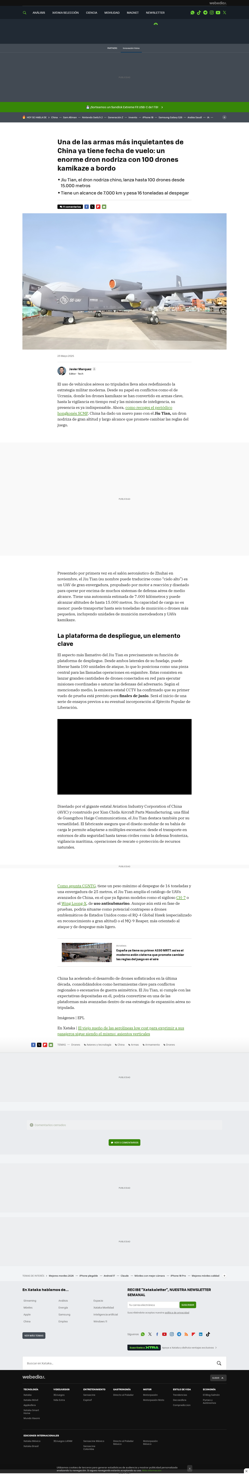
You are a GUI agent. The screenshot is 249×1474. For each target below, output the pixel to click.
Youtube (218, 12)
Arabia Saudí (195, 117)
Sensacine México (93, 1441)
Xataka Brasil (31, 1446)
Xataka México (32, 1441)
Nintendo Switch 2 (92, 117)
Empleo (63, 1321)
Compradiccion (181, 1405)
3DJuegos (59, 1394)
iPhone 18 (148, 117)
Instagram (211, 12)
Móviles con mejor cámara (150, 1275)
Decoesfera (179, 1400)
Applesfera (30, 1405)
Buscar (219, 1363)
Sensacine (89, 1394)
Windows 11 (100, 1321)
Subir (215, 1377)
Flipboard (98, 207)
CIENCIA (91, 12)
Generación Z (115, 117)
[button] (82, 369)
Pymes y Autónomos (209, 1401)
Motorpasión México (150, 1442)
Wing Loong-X (73, 903)
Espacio (98, 1300)
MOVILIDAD (112, 12)
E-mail (104, 207)
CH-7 (181, 897)
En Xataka (121, 945)
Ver (126, 1142)
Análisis (63, 1300)
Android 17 (109, 1275)
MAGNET (133, 12)
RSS (186, 1333)
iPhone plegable (88, 1275)
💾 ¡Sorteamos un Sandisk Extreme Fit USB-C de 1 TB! (122, 107)
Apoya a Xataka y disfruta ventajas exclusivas (188, 1347)
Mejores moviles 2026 (61, 1275)
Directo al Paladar (123, 1394)
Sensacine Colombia (89, 1447)
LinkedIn (201, 1333)
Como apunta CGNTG (76, 885)
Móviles (28, 1307)
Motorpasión (150, 1394)
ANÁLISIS (39, 12)
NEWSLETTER (155, 12)
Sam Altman (70, 117)
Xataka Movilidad (104, 1307)
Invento (133, 117)
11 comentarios (72, 206)
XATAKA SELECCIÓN (65, 12)
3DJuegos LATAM (62, 1441)
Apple (27, 1314)
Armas (135, 1044)
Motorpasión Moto (153, 1400)
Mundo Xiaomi (32, 1418)
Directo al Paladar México (123, 1442)
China (54, 117)
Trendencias (180, 1394)
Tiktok (199, 12)
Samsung (64, 1314)
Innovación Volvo (131, 48)
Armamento (152, 1044)
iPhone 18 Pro (178, 1275)
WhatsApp (192, 12)
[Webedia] (218, 3)
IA (208, 117)
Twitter (224, 12)
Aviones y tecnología (99, 1044)
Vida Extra (59, 1400)
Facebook (86, 207)
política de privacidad (177, 1312)
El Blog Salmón (211, 1394)
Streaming (30, 1300)
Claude (125, 1275)
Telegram (205, 12)
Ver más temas (33, 1335)
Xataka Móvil (31, 1400)
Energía (63, 1307)
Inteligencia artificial (106, 1314)
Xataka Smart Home (31, 1411)
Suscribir (188, 1305)
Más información (151, 1470)
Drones (75, 1044)
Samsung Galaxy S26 (170, 117)
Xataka (28, 1394)
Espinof (87, 1400)
